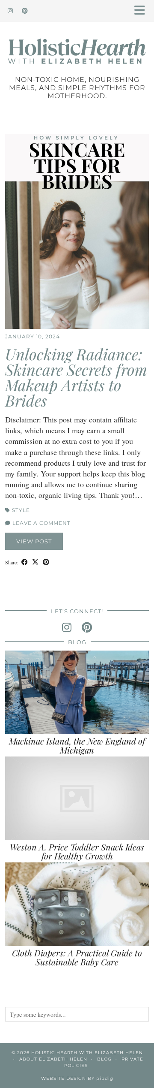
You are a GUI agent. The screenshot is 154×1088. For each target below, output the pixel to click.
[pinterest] (87, 627)
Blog (104, 1059)
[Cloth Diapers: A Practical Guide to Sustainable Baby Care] (77, 904)
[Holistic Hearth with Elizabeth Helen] (77, 41)
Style (21, 510)
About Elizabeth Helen (53, 1059)
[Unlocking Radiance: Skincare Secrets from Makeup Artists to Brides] (77, 231)
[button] (142, 11)
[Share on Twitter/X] (35, 561)
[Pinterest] (25, 11)
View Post (34, 541)
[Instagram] (10, 11)
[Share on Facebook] (24, 561)
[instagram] (66, 627)
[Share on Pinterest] (46, 561)
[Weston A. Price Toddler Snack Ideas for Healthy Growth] (77, 798)
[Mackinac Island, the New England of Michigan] (77, 692)
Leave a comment (41, 523)
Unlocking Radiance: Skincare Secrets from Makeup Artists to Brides (76, 377)
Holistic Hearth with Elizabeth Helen (87, 1052)
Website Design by (77, 1078)
